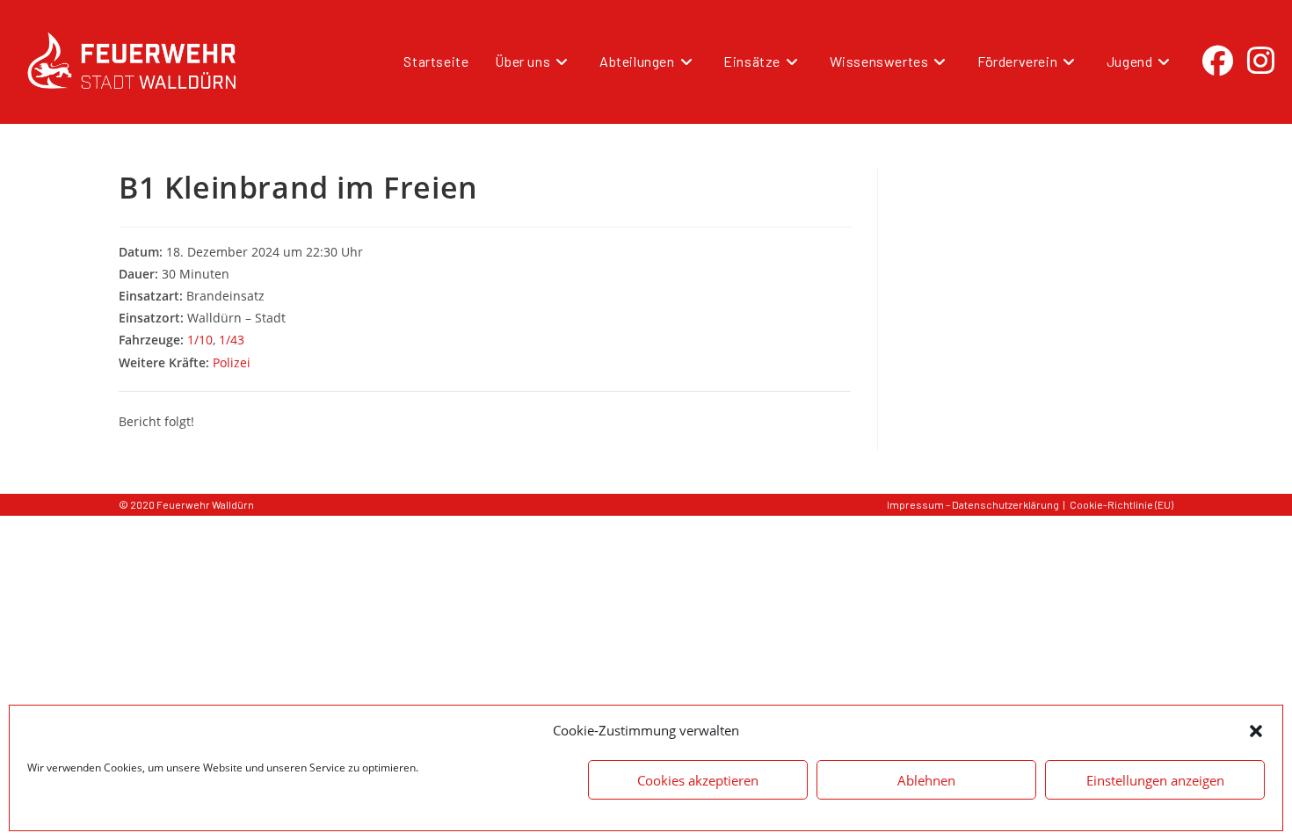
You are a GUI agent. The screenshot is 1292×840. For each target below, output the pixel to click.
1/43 (231, 339)
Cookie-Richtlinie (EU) (1121, 504)
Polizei (231, 362)
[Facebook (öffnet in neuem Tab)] (1217, 60)
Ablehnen (926, 780)
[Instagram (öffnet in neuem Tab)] (1260, 60)
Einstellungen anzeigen (1155, 780)
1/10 (200, 339)
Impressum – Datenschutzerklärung (973, 504)
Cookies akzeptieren (698, 780)
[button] (1256, 731)
